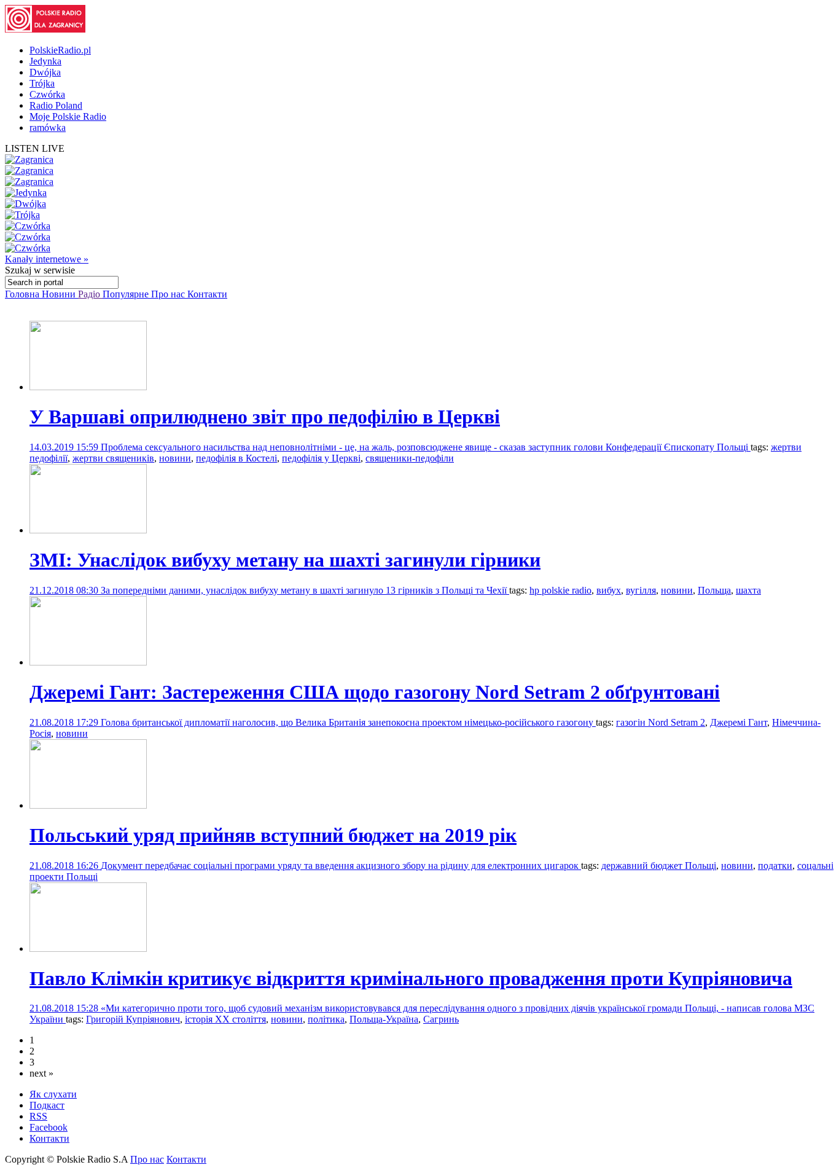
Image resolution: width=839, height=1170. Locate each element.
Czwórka (47, 94)
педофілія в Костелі (236, 458)
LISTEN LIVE (34, 148)
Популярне (127, 294)
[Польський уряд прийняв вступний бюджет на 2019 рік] (88, 805)
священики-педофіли (409, 458)
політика (326, 1019)
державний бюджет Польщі (658, 865)
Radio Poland (55, 105)
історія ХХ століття (225, 1019)
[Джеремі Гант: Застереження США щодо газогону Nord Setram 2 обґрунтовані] (88, 662)
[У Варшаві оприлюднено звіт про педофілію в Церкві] (88, 387)
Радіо (90, 294)
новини (175, 458)
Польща (714, 590)
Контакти (207, 294)
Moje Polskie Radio (67, 116)
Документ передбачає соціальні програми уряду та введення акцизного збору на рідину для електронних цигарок (341, 865)
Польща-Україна (383, 1019)
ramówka (47, 127)
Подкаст (46, 1105)
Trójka (42, 83)
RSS (38, 1116)
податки (775, 865)
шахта (748, 590)
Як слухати (53, 1094)
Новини (60, 294)
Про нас (169, 294)
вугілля (641, 590)
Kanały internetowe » (46, 259)
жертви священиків (113, 458)
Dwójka (45, 72)
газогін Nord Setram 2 (660, 722)
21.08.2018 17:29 (65, 722)
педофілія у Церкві (321, 458)
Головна (23, 294)
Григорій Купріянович (133, 1019)
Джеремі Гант (738, 722)
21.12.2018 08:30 (65, 590)
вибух (608, 590)
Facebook (48, 1127)
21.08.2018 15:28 (65, 1008)
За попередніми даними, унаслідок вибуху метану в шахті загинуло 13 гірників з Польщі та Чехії (305, 590)
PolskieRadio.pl (60, 50)
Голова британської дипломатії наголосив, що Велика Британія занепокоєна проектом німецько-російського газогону (348, 722)
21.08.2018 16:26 (65, 865)
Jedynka (45, 61)
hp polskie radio (560, 590)
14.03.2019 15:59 (65, 447)
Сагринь (441, 1019)
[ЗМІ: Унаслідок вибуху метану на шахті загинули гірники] (88, 530)
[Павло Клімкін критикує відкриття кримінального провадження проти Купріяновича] (88, 948)
